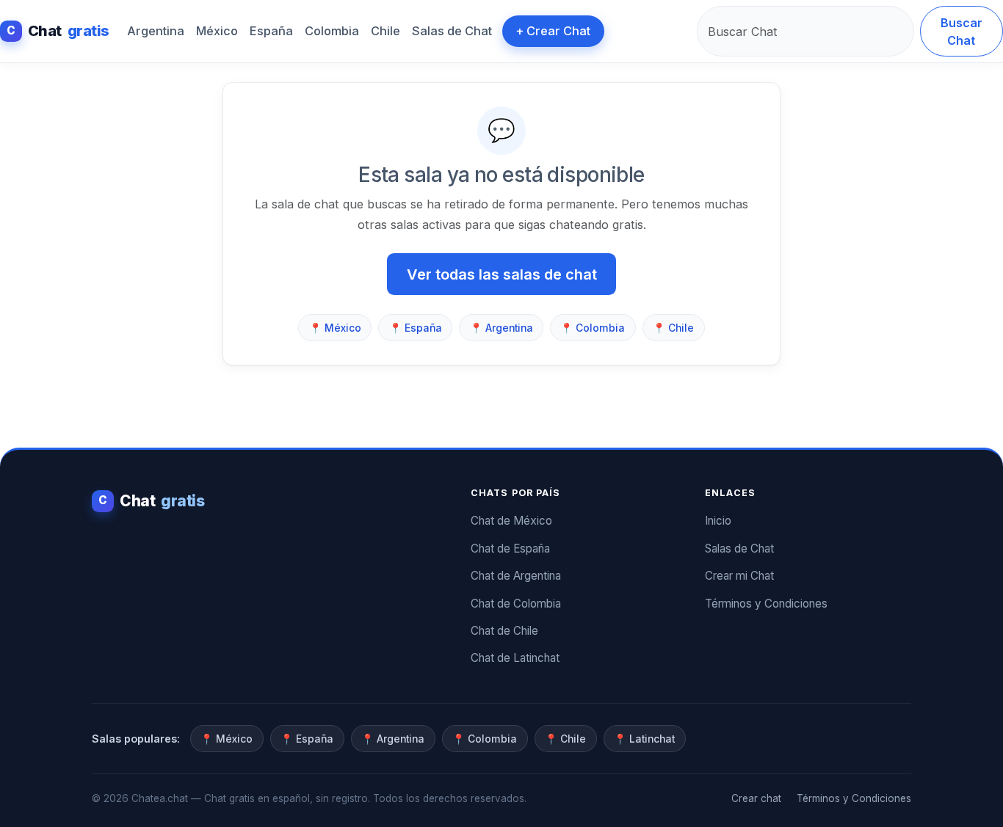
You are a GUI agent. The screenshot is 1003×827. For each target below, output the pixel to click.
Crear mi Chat (739, 576)
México (217, 30)
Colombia (332, 30)
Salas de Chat (452, 30)
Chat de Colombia (516, 604)
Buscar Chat (961, 31)
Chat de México (511, 521)
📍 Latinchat (644, 739)
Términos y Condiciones (766, 604)
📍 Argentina (501, 328)
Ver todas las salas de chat (502, 274)
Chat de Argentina (516, 576)
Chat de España (510, 548)
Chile (385, 30)
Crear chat (756, 798)
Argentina (155, 30)
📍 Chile (673, 328)
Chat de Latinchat (515, 658)
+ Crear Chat (552, 30)
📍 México (335, 328)
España (271, 30)
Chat (58, 31)
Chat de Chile (504, 631)
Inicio (718, 521)
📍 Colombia (592, 328)
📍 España (415, 328)
